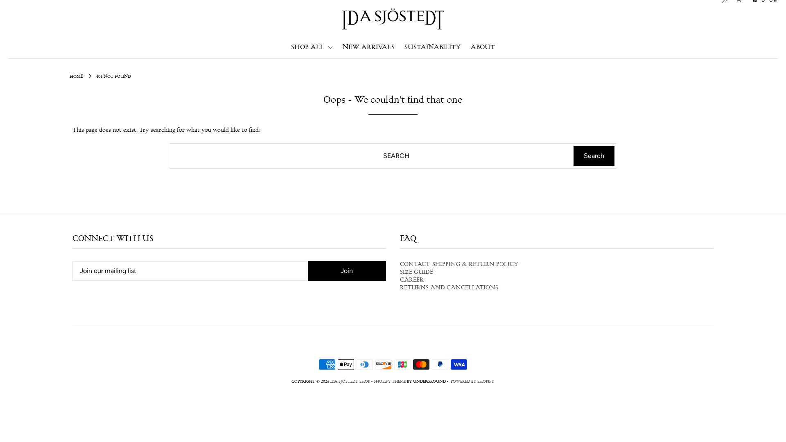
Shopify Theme (390, 381)
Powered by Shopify (472, 381)
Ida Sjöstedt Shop (350, 381)
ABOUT (482, 48)
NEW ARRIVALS (369, 48)
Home (76, 76)
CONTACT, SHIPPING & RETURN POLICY (459, 264)
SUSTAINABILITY (432, 48)
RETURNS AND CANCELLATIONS (449, 288)
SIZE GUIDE (416, 272)
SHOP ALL (308, 48)
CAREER (412, 280)
